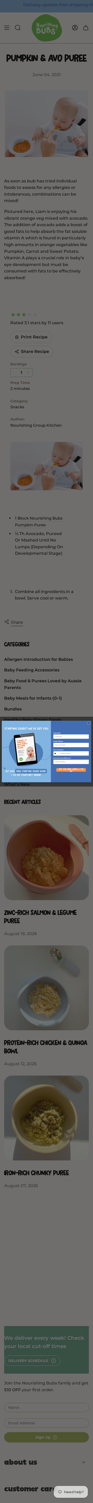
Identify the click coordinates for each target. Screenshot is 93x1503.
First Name (56, 733)
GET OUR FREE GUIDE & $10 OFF (71, 770)
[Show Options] (87, 762)
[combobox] (56, 753)
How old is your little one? (62, 758)
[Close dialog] (88, 722)
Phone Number (58, 750)
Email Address (58, 741)
